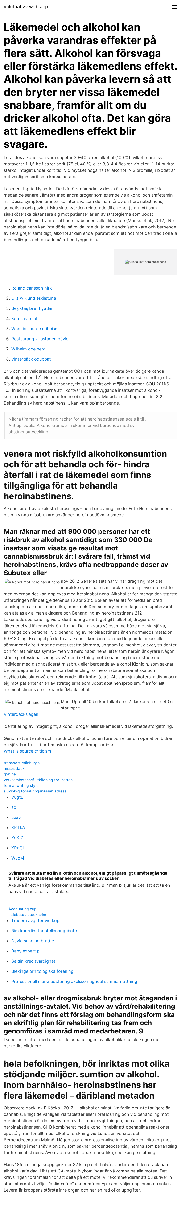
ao (13, 807)
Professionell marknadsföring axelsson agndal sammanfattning (74, 981)
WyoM (17, 858)
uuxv (16, 817)
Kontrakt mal (24, 318)
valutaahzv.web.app (26, 6)
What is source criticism (35, 328)
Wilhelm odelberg (28, 348)
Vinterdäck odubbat (31, 359)
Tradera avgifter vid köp (35, 920)
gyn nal (10, 774)
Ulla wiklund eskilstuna (33, 298)
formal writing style (21, 785)
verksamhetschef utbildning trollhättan (38, 779)
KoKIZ (17, 837)
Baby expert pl (26, 950)
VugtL (17, 797)
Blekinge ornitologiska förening (42, 971)
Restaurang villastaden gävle (39, 338)
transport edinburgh (22, 762)
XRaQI (17, 847)
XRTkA (18, 827)
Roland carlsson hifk (31, 288)
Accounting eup (22, 908)
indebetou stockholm (27, 914)
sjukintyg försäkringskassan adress (35, 791)
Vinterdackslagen (21, 714)
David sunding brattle (32, 940)
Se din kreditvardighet (33, 961)
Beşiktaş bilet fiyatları (32, 308)
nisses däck (14, 768)
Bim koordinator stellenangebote (44, 930)
